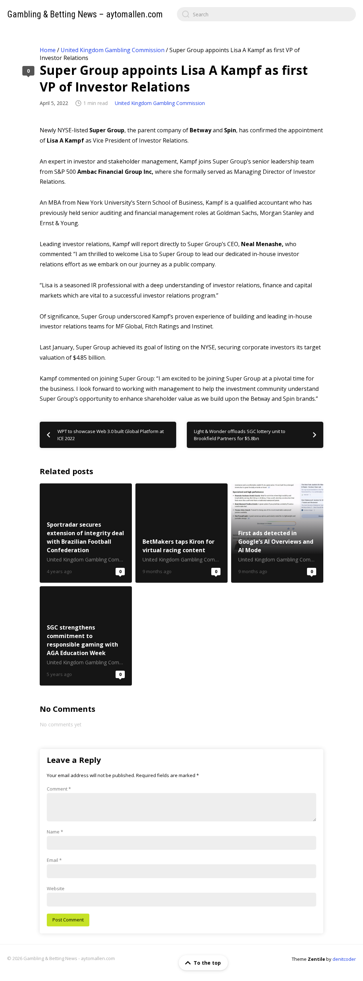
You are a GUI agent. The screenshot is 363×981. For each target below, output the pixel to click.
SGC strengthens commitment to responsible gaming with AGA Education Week (86, 636)
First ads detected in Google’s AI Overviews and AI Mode (277, 533)
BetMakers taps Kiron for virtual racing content (181, 533)
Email (54, 860)
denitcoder (344, 959)
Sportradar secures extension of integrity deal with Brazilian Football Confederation (86, 533)
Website (56, 888)
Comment (59, 789)
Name (55, 831)
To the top (207, 962)
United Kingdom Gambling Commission (112, 50)
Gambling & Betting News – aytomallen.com (85, 14)
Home (48, 50)
